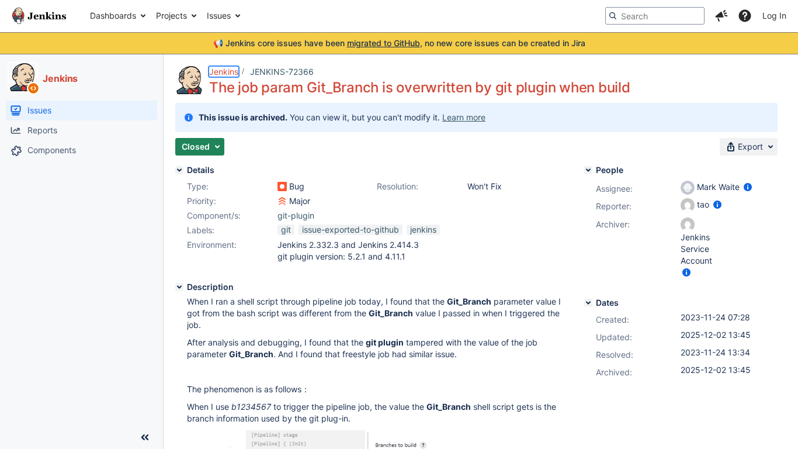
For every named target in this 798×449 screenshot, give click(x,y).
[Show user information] (747, 187)
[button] (721, 15)
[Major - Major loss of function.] (282, 201)
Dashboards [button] (113, 15)
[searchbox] (655, 16)
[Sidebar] (145, 437)
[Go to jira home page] (39, 15)
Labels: (200, 230)
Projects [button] (171, 15)
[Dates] (588, 303)
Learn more (463, 117)
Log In (774, 15)
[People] (588, 170)
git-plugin (295, 215)
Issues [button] (219, 15)
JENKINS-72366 (282, 72)
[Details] (179, 170)
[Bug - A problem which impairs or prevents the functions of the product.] (282, 186)
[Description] (179, 287)
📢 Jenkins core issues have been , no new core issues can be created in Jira (399, 43)
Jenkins (223, 72)
